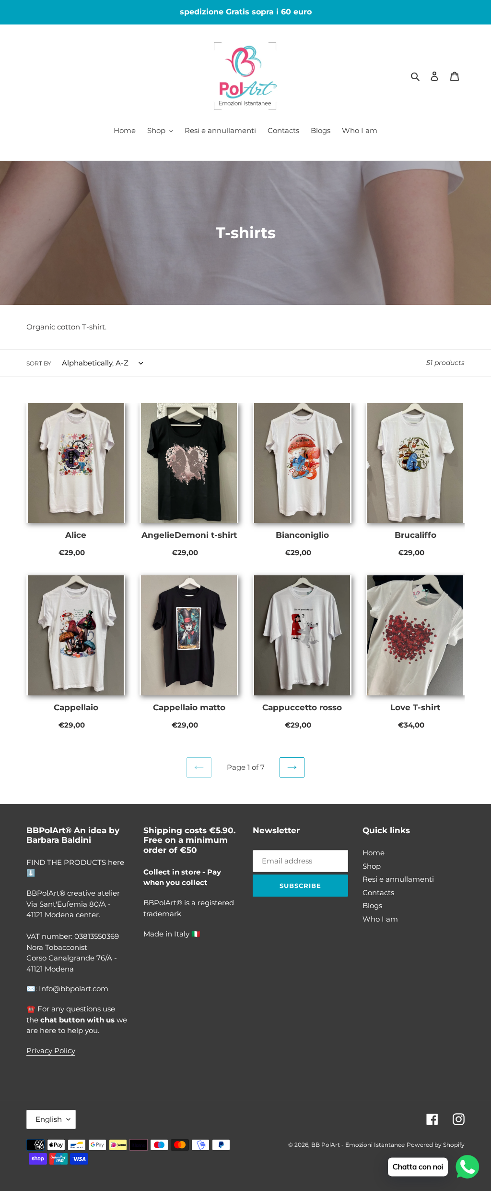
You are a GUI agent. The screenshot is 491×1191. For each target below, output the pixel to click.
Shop (371, 866)
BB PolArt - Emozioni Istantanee (358, 1144)
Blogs (372, 905)
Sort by (38, 363)
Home (373, 852)
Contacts (378, 892)
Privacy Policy (50, 1050)
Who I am (380, 919)
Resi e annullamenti (398, 879)
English (48, 1119)
